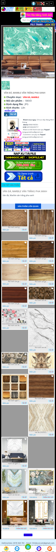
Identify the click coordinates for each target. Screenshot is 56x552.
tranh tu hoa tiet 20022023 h (41, 526)
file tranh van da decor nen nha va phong (41, 347)
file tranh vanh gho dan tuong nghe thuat (14, 259)
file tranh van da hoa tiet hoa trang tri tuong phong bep (14, 325)
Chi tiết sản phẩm (10, 185)
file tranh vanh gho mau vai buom (14, 227)
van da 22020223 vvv (41, 432)
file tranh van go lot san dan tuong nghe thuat (14, 281)
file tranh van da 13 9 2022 (41, 369)
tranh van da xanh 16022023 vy (14, 495)
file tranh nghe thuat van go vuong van (14, 401)
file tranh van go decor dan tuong (41, 281)
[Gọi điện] (28, 547)
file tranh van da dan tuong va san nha (14, 364)
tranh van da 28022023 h (14, 526)
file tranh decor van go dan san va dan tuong (41, 398)
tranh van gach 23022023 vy (14, 463)
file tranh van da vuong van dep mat (41, 300)
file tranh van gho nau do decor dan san (14, 303)
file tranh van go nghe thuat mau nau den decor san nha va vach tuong (41, 259)
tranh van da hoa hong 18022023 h (41, 495)
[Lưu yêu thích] (25, 211)
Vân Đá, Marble (31, 97)
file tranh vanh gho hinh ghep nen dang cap (41, 236)
